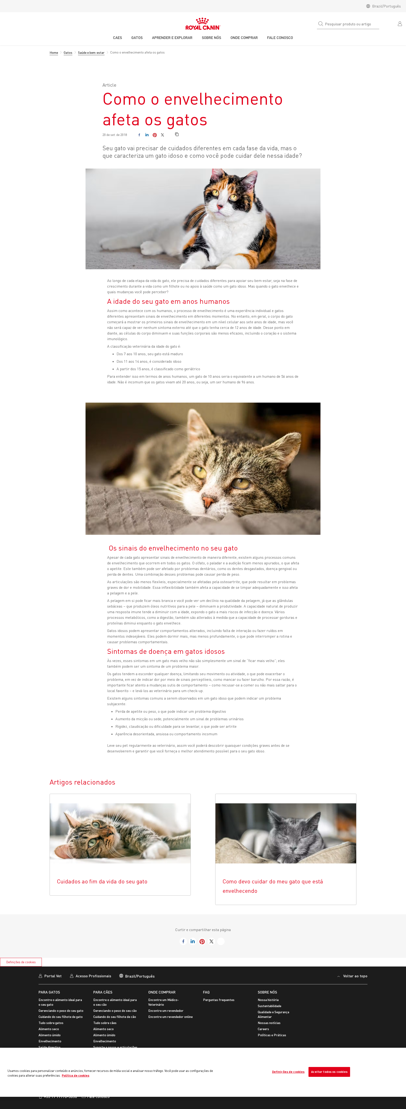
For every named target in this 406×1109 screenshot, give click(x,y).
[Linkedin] (147, 135)
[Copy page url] (177, 134)
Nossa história (268, 1000)
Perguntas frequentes (218, 1000)
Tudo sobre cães (105, 1023)
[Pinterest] (155, 135)
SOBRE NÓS (267, 992)
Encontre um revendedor (165, 1011)
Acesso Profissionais (93, 976)
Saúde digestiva (49, 1047)
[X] (162, 135)
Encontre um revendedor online (170, 1017)
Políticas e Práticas (272, 1035)
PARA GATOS (49, 992)
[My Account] (400, 23)
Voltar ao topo (355, 976)
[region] (203, 1072)
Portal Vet (53, 976)
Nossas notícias (269, 1023)
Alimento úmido (50, 1035)
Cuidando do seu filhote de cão (114, 1017)
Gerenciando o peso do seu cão (115, 1011)
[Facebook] (139, 135)
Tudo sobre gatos (51, 1023)
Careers (263, 1029)
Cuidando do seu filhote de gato (61, 1017)
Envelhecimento (50, 1041)
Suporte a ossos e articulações (115, 1047)
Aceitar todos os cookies (329, 1072)
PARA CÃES (102, 992)
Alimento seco (49, 1029)
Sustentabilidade (269, 1006)
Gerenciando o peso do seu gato (61, 1011)
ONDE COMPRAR (162, 992)
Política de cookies (75, 1075)
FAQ (206, 992)
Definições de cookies (21, 962)
